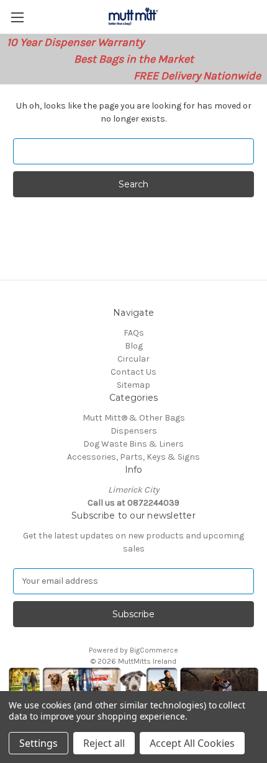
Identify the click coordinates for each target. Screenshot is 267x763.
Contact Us (133, 372)
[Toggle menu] (17, 17)
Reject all (104, 743)
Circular (133, 359)
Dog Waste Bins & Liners (133, 444)
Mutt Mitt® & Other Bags (134, 418)
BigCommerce (154, 650)
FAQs (134, 333)
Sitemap (133, 385)
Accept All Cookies (192, 743)
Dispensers (134, 431)
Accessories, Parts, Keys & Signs (133, 457)
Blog (134, 346)
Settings (38, 743)
